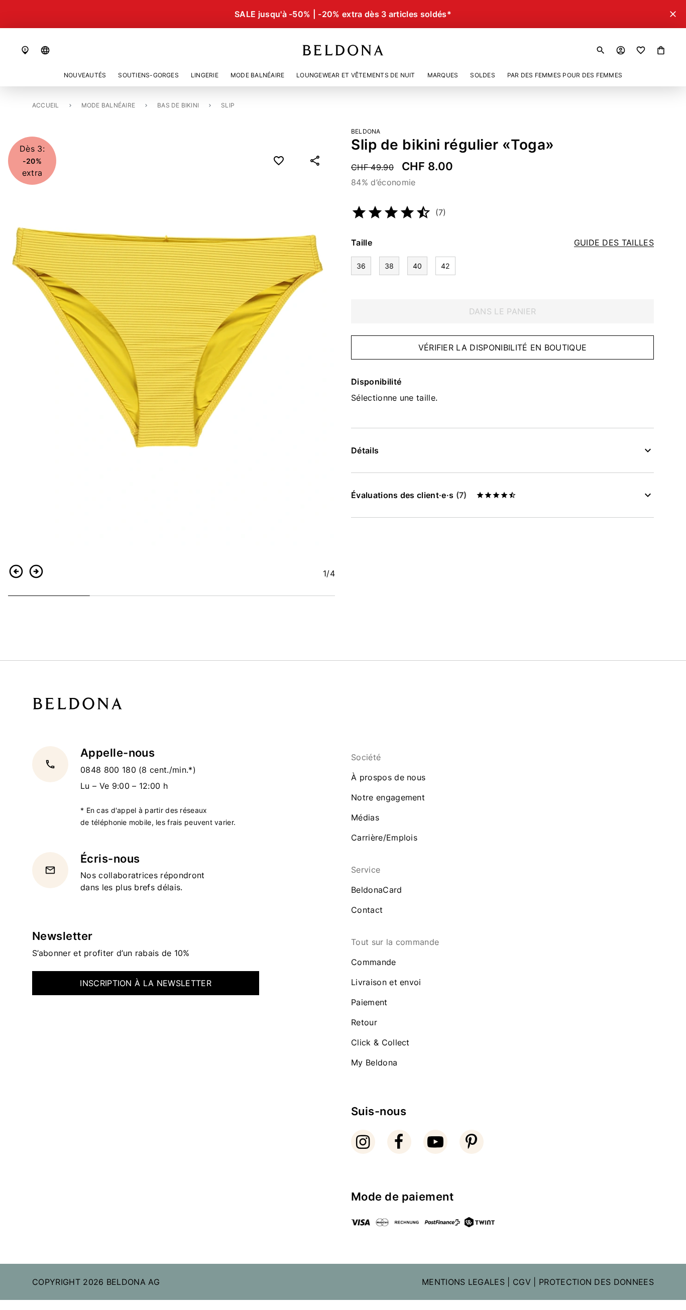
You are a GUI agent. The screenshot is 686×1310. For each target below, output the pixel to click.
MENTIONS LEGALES (463, 1282)
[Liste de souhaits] (641, 50)
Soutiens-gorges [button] (148, 75)
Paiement (369, 1002)
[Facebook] (399, 1142)
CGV (522, 1282)
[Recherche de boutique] (25, 50)
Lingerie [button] (204, 75)
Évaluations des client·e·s (409, 495)
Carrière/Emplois (384, 837)
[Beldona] (343, 50)
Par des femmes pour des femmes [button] (564, 75)
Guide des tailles (614, 243)
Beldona (366, 131)
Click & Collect (380, 1042)
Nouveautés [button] (85, 75)
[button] (45, 50)
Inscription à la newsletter (145, 983)
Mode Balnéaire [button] (257, 75)
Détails (365, 450)
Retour (364, 1022)
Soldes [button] (482, 75)
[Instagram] (363, 1142)
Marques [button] (443, 75)
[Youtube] (435, 1142)
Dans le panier (502, 311)
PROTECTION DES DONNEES (596, 1282)
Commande (373, 962)
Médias (365, 817)
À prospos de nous (388, 777)
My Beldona (374, 1062)
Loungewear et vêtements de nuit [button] (355, 75)
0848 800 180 (109, 770)
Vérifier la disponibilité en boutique (502, 347)
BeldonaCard (376, 890)
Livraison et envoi (386, 982)
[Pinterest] (472, 1142)
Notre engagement (388, 797)
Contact (367, 910)
